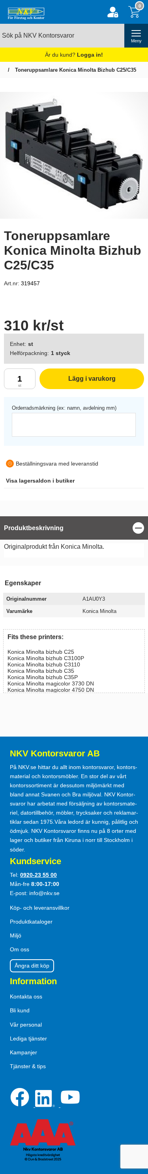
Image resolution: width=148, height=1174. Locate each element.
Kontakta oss (26, 996)
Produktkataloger (31, 921)
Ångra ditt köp (32, 965)
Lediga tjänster (28, 1038)
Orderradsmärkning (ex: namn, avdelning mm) (64, 408)
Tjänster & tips (28, 1066)
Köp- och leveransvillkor (39, 908)
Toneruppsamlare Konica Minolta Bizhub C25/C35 (74, 70)
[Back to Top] (134, 1122)
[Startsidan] (24, 12)
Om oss (19, 949)
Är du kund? (74, 55)
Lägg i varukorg (77, 382)
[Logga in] (113, 12)
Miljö (15, 935)
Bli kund (20, 1010)
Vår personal (26, 1024)
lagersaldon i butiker (40, 480)
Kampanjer (23, 1052)
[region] (74, 528)
